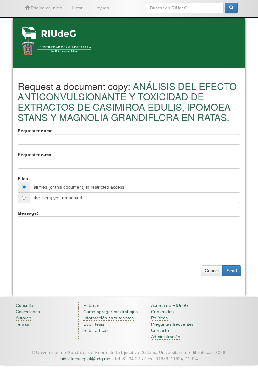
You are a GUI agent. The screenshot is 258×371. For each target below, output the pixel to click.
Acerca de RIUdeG (169, 305)
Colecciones (28, 311)
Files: (24, 178)
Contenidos (162, 311)
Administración (165, 336)
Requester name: (36, 130)
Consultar (25, 305)
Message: (28, 213)
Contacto (160, 330)
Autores (23, 317)
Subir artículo (96, 330)
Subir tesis (93, 324)
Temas (22, 324)
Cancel (212, 270)
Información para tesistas (108, 317)
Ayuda (103, 7)
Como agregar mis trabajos (110, 311)
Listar (78, 7)
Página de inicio (46, 7)
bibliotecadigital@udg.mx (85, 358)
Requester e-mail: (36, 154)
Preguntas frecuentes (172, 324)
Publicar (91, 305)
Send (232, 270)
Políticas (159, 317)
